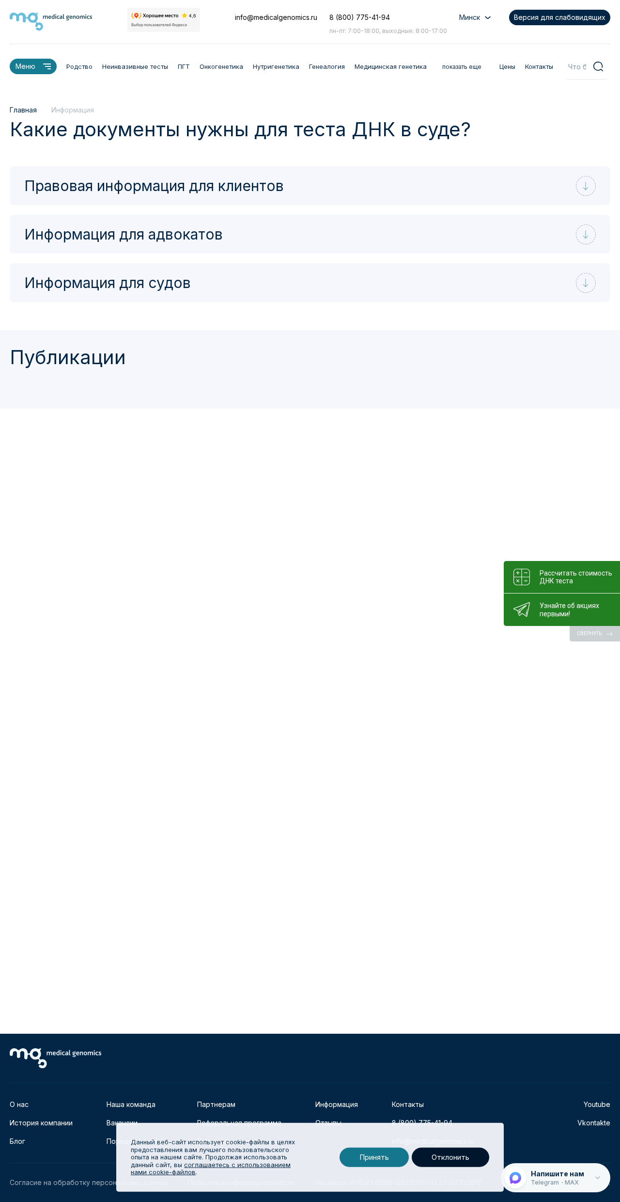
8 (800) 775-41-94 (359, 17)
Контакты (539, 66)
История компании (41, 1123)
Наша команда (131, 1104)
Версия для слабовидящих (559, 17)
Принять (374, 1157)
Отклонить (450, 1157)
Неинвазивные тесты (135, 66)
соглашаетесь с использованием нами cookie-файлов (211, 1168)
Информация (336, 1104)
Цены (507, 66)
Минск (469, 17)
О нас (19, 1104)
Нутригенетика (276, 66)
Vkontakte (593, 1123)
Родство (79, 66)
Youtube (597, 1104)
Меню (25, 66)
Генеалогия (327, 66)
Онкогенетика (221, 66)
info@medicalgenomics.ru (276, 17)
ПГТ (184, 66)
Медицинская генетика (391, 66)
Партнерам (216, 1104)
